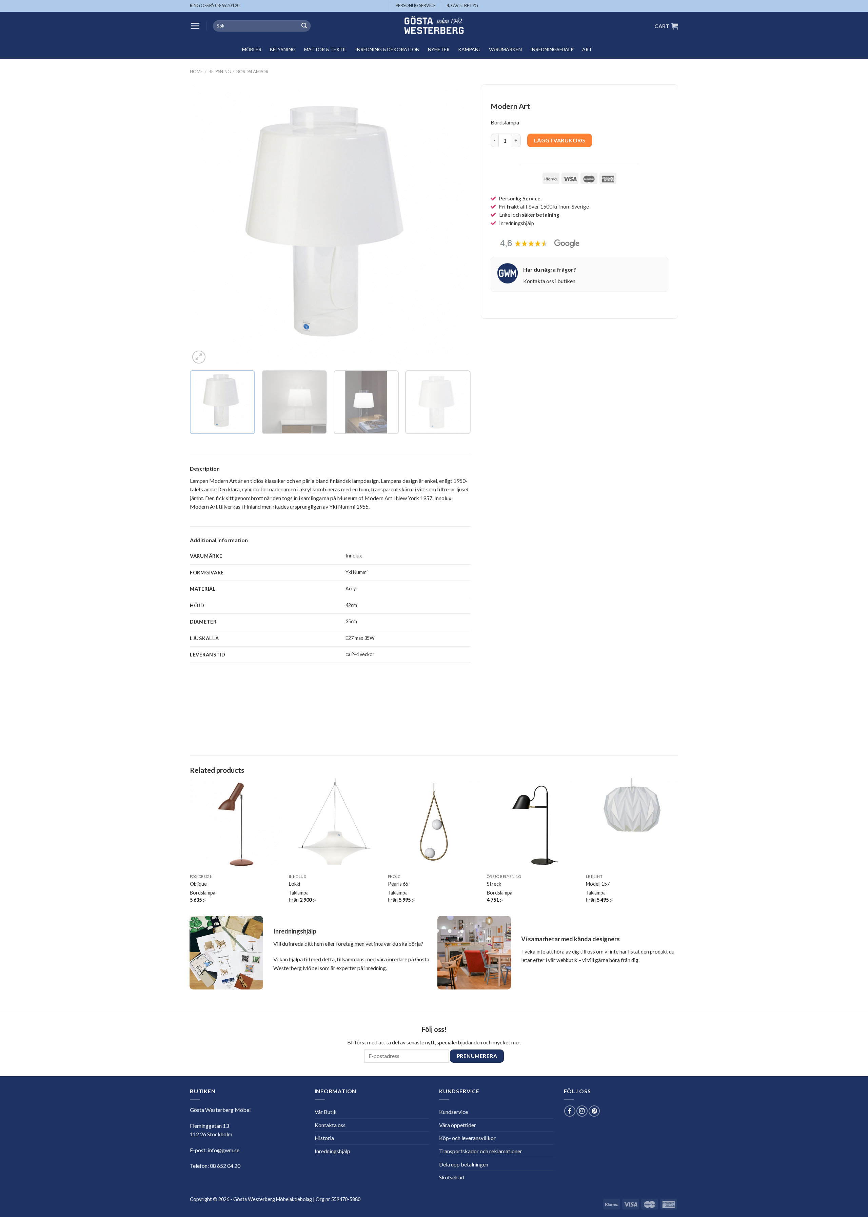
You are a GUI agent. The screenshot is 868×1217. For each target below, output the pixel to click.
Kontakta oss (330, 1125)
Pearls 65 (398, 884)
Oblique (198, 884)
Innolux (354, 555)
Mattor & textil (325, 49)
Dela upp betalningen (463, 1164)
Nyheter (439, 49)
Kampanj (469, 49)
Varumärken (505, 49)
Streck (494, 884)
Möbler (251, 49)
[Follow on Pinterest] (594, 1111)
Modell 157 (598, 884)
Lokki (294, 884)
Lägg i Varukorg (559, 140)
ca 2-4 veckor (360, 654)
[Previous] (204, 225)
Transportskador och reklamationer (480, 1151)
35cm (351, 621)
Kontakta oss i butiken (549, 281)
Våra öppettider (457, 1125)
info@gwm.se (223, 1150)
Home (196, 71)
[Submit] (304, 26)
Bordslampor (252, 71)
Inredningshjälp (552, 49)
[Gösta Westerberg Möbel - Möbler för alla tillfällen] (434, 26)
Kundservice (453, 1111)
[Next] (456, 225)
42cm (351, 605)
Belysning (283, 49)
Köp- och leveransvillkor (467, 1138)
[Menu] (195, 25)
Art (587, 49)
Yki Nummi (357, 572)
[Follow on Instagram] (582, 1111)
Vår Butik (326, 1111)
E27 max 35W (360, 638)
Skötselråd (451, 1177)
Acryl (351, 588)
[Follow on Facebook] (569, 1111)
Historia (324, 1138)
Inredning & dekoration (387, 49)
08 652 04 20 (225, 1165)
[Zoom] (198, 357)
